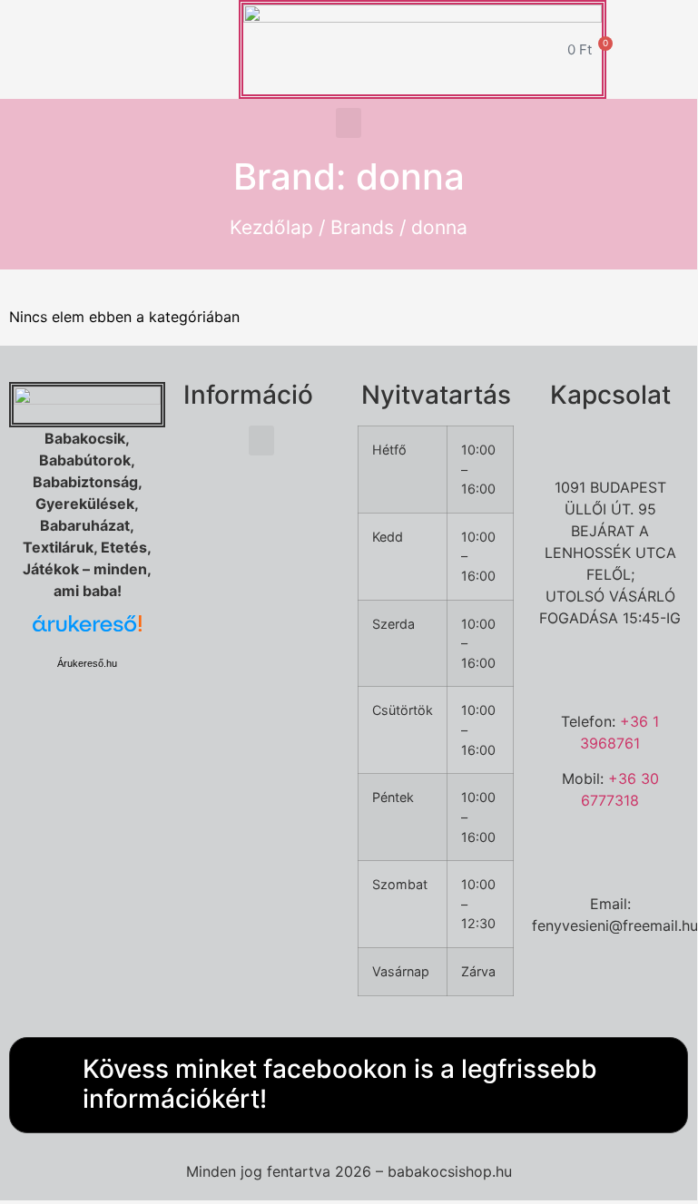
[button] (348, 123)
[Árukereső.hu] (87, 633)
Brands (362, 227)
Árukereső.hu (87, 663)
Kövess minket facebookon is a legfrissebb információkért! (340, 1084)
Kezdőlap (271, 227)
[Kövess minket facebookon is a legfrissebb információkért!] (41, 1085)
